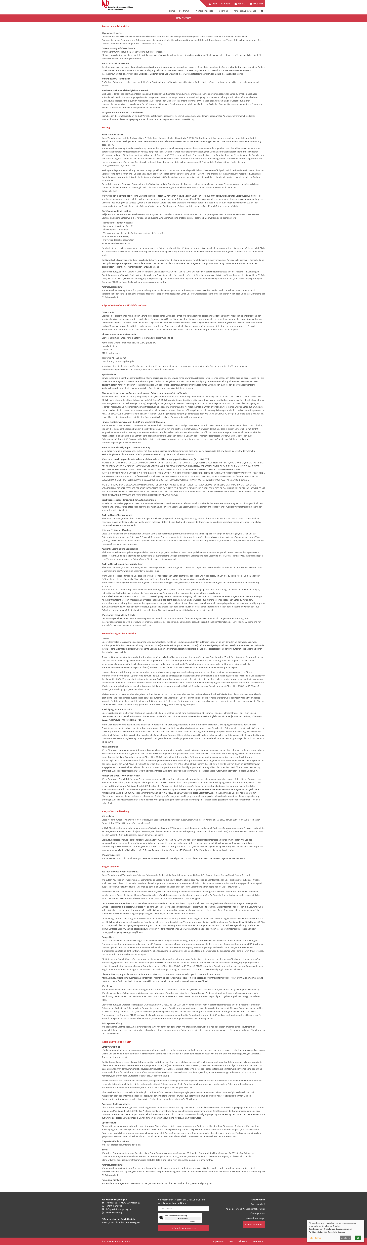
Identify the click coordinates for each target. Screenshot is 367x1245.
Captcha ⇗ (195, 1222)
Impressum (218, 1241)
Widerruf (242, 1241)
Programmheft (258, 1204)
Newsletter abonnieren (184, 1228)
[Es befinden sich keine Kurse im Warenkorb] (261, 10)
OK (358, 1238)
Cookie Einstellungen (255, 1218)
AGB (231, 1241)
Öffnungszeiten (257, 1213)
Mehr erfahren (315, 1238)
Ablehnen (345, 1238)
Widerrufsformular (254, 1224)
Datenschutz (258, 1241)
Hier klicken (183, 1218)
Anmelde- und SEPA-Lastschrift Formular (245, 1208)
